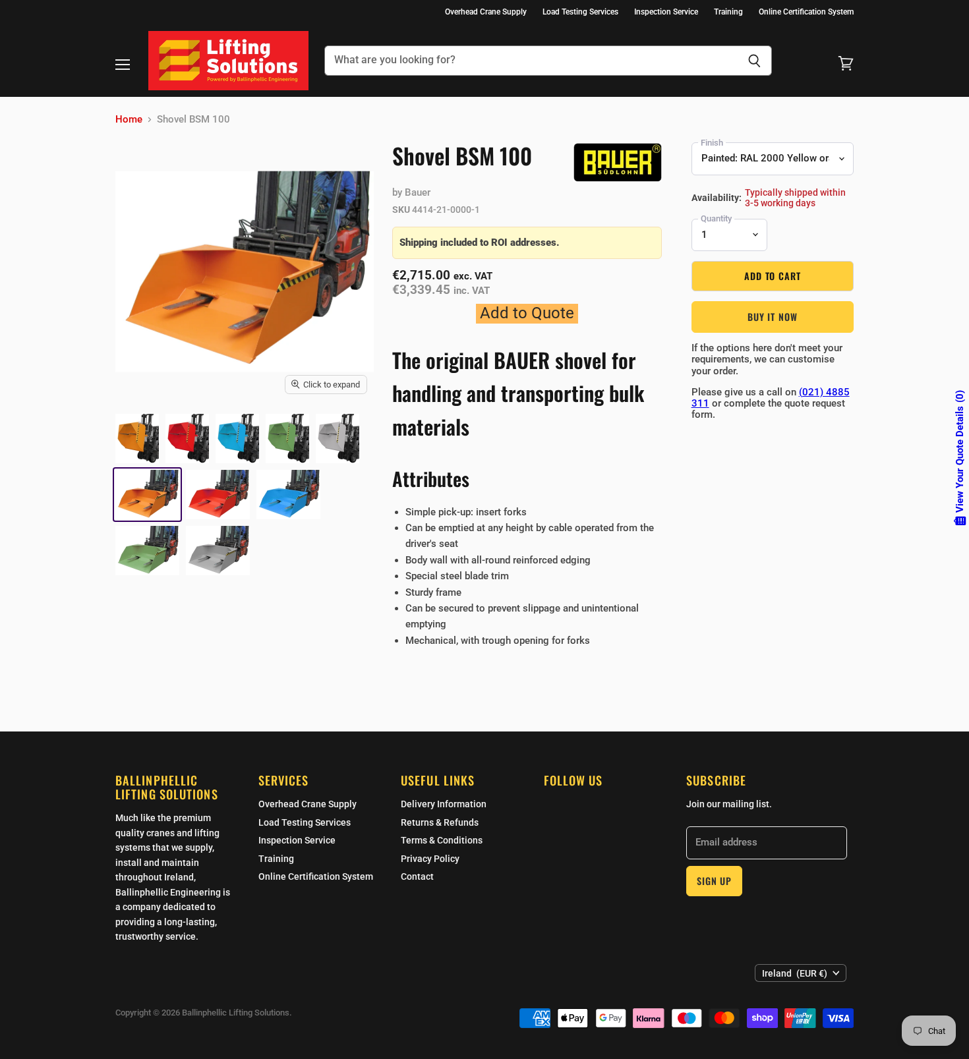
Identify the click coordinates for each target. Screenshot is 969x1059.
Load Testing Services (580, 11)
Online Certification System (806, 11)
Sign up (714, 881)
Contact (417, 876)
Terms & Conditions (442, 840)
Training (728, 11)
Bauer (417, 192)
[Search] (754, 60)
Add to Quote (527, 313)
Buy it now (773, 317)
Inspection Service (666, 11)
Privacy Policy (430, 858)
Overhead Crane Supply (486, 11)
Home (128, 119)
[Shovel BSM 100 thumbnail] (137, 439)
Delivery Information (443, 804)
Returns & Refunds (440, 822)
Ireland (794, 973)
